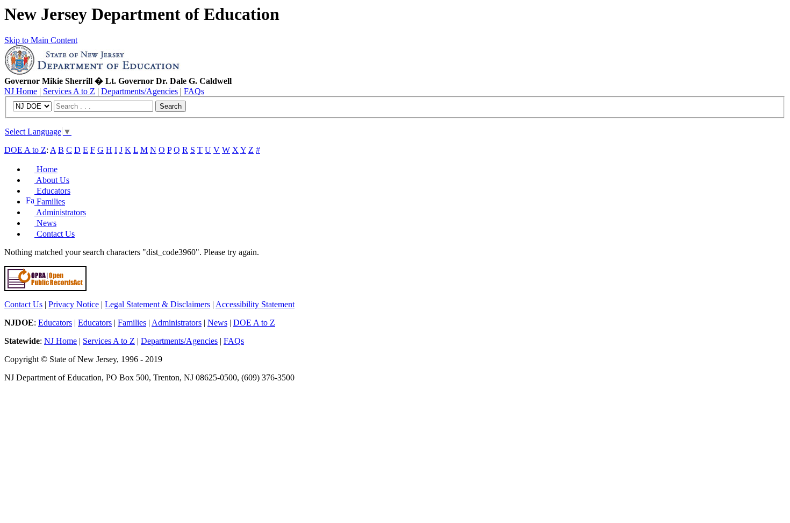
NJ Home (20, 91)
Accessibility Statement (255, 304)
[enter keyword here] (104, 105)
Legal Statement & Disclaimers (157, 304)
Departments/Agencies (139, 91)
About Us (51, 180)
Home (46, 169)
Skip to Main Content (40, 40)
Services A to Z (69, 91)
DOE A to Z (25, 149)
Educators (52, 190)
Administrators (60, 212)
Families (49, 201)
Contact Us (54, 233)
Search (171, 106)
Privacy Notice (73, 304)
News (45, 223)
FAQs (194, 91)
